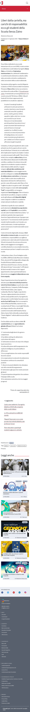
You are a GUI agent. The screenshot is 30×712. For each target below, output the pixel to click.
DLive (4, 9)
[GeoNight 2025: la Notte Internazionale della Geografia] (15, 529)
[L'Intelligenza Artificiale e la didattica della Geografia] (15, 570)
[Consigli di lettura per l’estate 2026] (15, 509)
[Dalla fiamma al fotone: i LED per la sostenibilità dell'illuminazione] (15, 468)
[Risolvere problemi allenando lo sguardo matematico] (15, 488)
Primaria (3, 448)
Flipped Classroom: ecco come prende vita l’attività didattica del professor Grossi (14, 421)
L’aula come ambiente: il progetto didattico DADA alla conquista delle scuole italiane (14, 407)
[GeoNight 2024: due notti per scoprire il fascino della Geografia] (15, 550)
